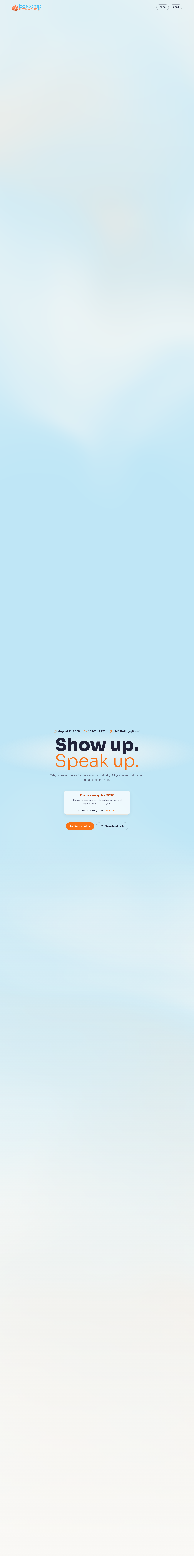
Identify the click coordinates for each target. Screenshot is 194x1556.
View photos (82, 826)
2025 (176, 7)
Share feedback (114, 826)
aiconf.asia (110, 810)
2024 (163, 7)
